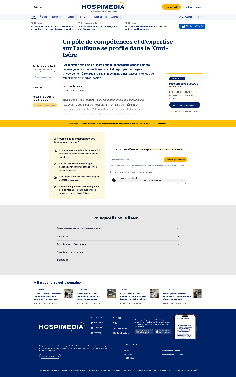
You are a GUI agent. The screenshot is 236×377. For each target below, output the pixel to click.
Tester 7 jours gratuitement (183, 105)
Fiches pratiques (99, 17)
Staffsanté (127, 350)
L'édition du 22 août (194, 26)
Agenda (114, 17)
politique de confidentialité (142, 172)
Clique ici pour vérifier (152, 181)
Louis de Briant (74, 86)
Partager (39, 87)
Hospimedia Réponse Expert (172, 354)
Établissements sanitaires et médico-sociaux (79, 228)
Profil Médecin (129, 358)
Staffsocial (127, 354)
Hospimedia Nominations (171, 350)
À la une (43, 17)
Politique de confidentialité (146, 370)
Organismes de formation (70, 252)
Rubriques (56, 17)
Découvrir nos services (50, 356)
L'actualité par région (191, 17)
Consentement (129, 370)
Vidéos (71, 17)
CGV (126, 172)
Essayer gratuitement (175, 160)
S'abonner (37, 7)
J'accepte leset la (132, 172)
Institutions (62, 260)
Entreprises (62, 236)
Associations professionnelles (72, 244)
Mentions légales (114, 370)
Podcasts (83, 17)
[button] (118, 123)
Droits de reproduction (97, 370)
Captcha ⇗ (180, 183)
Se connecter (161, 124)
